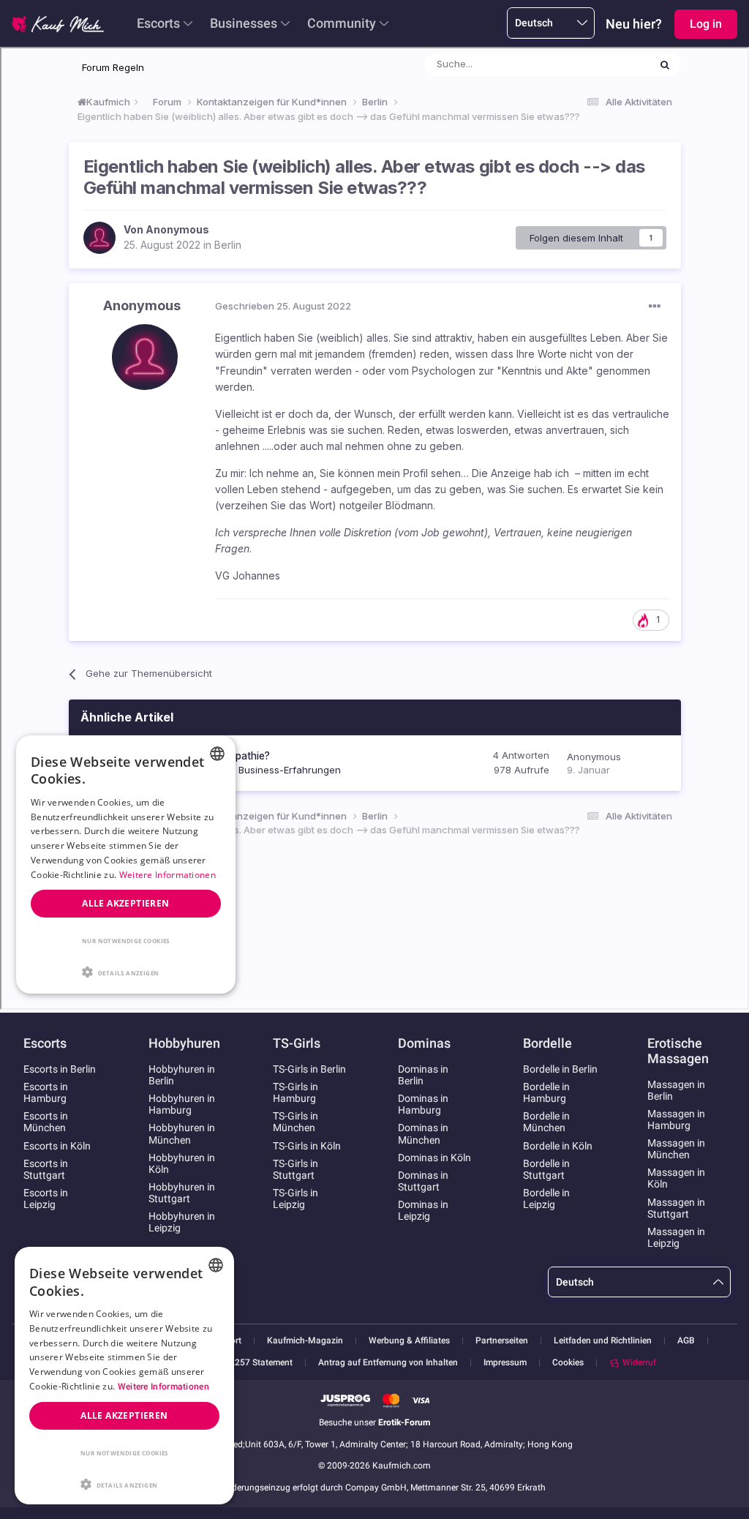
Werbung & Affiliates (409, 1341)
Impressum (505, 1363)
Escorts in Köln (57, 1146)
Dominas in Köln (434, 1157)
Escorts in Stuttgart (45, 1169)
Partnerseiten (501, 1341)
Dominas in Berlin (423, 1075)
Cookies (568, 1362)
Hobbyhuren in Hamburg (181, 1104)
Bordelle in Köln (557, 1146)
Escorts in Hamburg (45, 1092)
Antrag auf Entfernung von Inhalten (388, 1363)
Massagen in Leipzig (676, 1237)
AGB (686, 1341)
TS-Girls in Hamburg (295, 1092)
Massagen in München (676, 1148)
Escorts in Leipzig (45, 1198)
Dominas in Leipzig (423, 1210)
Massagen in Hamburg (676, 1119)
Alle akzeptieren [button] (124, 1415)
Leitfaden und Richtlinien (603, 1341)
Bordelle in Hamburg (546, 1092)
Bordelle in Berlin (560, 1069)
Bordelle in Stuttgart (546, 1169)
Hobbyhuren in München (181, 1133)
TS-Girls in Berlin (309, 1069)
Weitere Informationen (163, 1386)
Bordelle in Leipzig (546, 1198)
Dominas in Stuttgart (423, 1181)
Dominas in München (423, 1133)
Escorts (158, 23)
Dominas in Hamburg (423, 1104)
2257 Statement (261, 1363)
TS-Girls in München (295, 1121)
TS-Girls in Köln (307, 1146)
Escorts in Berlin (59, 1069)
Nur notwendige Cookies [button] (124, 1453)
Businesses (243, 23)
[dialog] (124, 1375)
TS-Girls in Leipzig (295, 1198)
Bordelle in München (546, 1121)
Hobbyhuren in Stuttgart (181, 1192)
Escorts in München (45, 1121)
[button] (124, 1483)
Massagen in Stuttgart (676, 1208)
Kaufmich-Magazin (305, 1341)
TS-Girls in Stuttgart (295, 1169)
